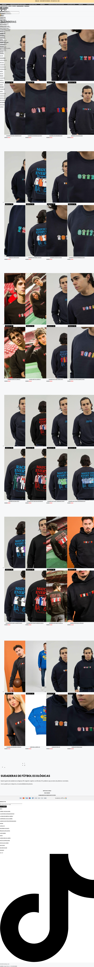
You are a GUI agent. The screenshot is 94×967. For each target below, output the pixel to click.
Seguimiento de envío (4, 828)
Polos (1, 75)
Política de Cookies (4, 843)
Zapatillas (2, 104)
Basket (1, 84)
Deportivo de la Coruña (5, 98)
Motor (1, 55)
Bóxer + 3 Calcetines (4, 26)
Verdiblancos (3, 50)
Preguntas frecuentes (5, 830)
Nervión (1, 52)
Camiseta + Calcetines (5, 21)
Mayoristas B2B (3, 847)
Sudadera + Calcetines (5, 30)
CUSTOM (27, 6)
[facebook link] (2, 853)
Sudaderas (2, 58)
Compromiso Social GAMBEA (6, 818)
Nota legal (2, 845)
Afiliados (2, 850)
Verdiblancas (3, 69)
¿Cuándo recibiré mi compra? (6, 816)
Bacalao (2, 62)
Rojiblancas (3, 66)
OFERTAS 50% (20, 6)
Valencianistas (3, 60)
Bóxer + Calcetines (4, 23)
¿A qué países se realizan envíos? (7, 813)
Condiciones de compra (5, 838)
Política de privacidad (5, 840)
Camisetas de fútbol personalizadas (8, 821)
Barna (1, 71)
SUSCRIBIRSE (3, 806)
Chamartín (2, 64)
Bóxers (2, 87)
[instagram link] (0, 853)
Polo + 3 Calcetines (4, 28)
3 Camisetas (2, 32)
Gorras (2, 106)
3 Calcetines (3, 17)
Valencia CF (2, 95)
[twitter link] (1, 853)
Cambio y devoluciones (5, 811)
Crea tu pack (3, 9)
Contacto (2, 826)
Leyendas (2, 53)
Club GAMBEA (3, 833)
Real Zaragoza (3, 100)
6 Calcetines (3, 19)
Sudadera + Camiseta (4, 11)
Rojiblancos (3, 93)
